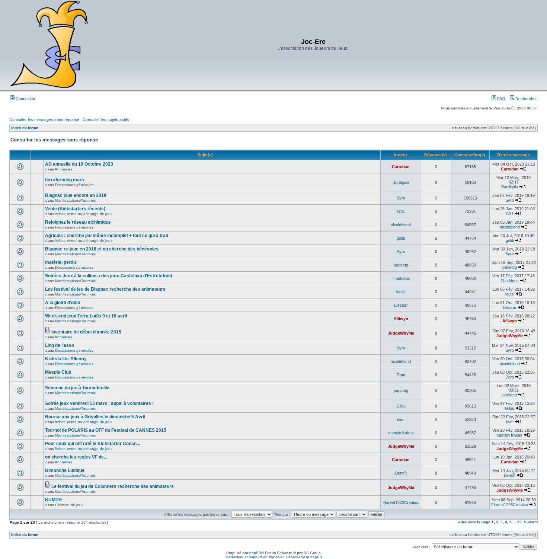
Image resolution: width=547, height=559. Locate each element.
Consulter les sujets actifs (106, 119)
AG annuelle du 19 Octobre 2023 (79, 164)
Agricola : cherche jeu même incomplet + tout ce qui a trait (106, 235)
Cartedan (401, 166)
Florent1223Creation (401, 502)
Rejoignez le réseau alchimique (78, 222)
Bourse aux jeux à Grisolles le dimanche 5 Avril (95, 416)
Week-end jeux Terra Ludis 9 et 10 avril (86, 316)
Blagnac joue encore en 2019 (75, 195)
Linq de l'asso (59, 345)
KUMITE (53, 499)
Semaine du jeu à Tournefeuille (77, 387)
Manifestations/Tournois (75, 200)
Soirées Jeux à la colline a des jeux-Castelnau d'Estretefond (108, 275)
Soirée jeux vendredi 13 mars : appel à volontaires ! (99, 403)
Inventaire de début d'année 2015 (86, 332)
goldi (401, 238)
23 (519, 522)
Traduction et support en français (253, 557)
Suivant (531, 522)
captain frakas (401, 433)
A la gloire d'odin (62, 302)
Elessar (401, 305)
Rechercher (525, 98)
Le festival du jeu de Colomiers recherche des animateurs (112, 486)
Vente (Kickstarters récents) (75, 208)
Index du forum (24, 128)
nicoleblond (401, 225)
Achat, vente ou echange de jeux (83, 214)
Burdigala (401, 182)
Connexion (25, 98)
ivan (400, 419)
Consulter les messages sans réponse (44, 119)
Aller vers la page (475, 522)
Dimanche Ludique (64, 470)
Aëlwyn (401, 318)
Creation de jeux (69, 505)
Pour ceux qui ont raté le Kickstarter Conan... (92, 443)
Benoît (401, 473)
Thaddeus (401, 278)
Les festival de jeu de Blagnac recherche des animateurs (105, 289)
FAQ (500, 98)
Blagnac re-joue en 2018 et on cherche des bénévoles (102, 249)
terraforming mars (64, 179)
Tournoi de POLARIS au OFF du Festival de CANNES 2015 (105, 430)
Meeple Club (58, 372)
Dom (401, 375)
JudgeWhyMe (401, 333)
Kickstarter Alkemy (66, 358)
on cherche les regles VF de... (76, 457)
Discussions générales (74, 185)
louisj (400, 292)
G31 (401, 211)
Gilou (401, 406)
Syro (401, 198)
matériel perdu (60, 262)
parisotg (401, 265)
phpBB (255, 553)
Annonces (63, 169)
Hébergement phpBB (304, 557)
